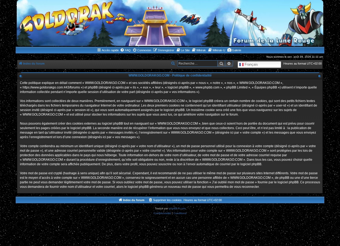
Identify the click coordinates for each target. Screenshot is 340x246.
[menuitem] (125, 50)
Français (251, 64)
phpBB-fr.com (177, 208)
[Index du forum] (170, 23)
